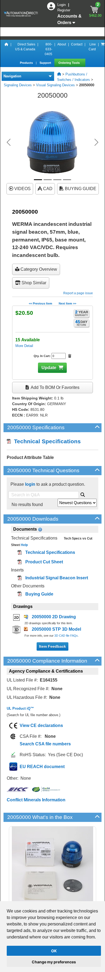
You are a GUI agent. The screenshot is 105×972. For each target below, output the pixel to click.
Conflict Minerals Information (36, 800)
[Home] (6, 49)
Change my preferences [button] (54, 962)
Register (63, 10)
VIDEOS (22, 188)
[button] (8, 142)
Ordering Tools (69, 62)
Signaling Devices (18, 85)
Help (24, 545)
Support (46, 62)
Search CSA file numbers (45, 744)
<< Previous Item (40, 303)
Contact (76, 44)
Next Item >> (67, 303)
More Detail (24, 346)
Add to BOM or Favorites (54, 387)
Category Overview (38, 269)
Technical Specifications (46, 441)
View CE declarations (41, 725)
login (30, 484)
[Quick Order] (103, 49)
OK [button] (54, 950)
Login (62, 5)
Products (27, 62)
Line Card (92, 46)
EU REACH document (42, 766)
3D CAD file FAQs (66, 635)
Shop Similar (33, 282)
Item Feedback (52, 646)
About (61, 44)
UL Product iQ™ (20, 708)
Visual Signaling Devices (55, 85)
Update (48, 367)
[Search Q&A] (82, 493)
